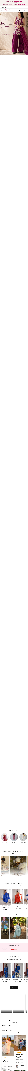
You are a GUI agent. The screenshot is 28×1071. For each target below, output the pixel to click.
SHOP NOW (21, 4)
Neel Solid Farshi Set (6, 979)
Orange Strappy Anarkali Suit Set (17, 905)
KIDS (6, 7)
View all (14, 988)
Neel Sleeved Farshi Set (17, 979)
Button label (14, 419)
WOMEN (2, 7)
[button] (2, 10)
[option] (16, 7)
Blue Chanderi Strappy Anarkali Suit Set (5, 906)
